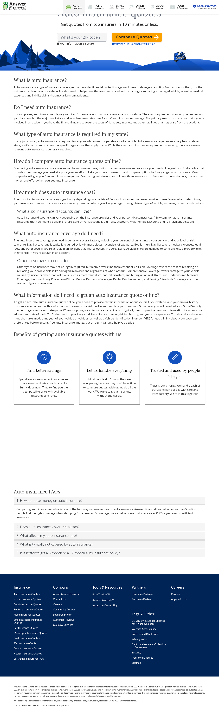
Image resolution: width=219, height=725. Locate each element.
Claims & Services (63, 624)
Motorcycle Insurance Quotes (30, 633)
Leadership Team (62, 614)
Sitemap (136, 662)
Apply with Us (179, 599)
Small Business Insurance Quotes (28, 621)
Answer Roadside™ (103, 600)
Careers (57, 604)
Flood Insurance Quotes (27, 614)
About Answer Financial (66, 594)
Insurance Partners (142, 594)
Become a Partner (142, 599)
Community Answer (64, 609)
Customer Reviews (63, 619)
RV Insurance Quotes (26, 643)
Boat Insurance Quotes (27, 638)
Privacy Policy (140, 639)
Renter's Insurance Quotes (29, 609)
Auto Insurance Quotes (27, 594)
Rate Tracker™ (101, 594)
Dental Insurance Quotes (28, 648)
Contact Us (59, 599)
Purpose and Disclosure (145, 634)
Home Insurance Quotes (27, 599)
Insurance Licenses (142, 657)
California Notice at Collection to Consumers (149, 646)
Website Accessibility (144, 628)
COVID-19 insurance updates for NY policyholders (148, 622)
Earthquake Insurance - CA (29, 658)
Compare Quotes (134, 37)
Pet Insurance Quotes (26, 627)
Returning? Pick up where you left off (133, 43)
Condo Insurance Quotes (27, 604)
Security (136, 652)
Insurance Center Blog (105, 605)
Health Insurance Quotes (28, 653)
